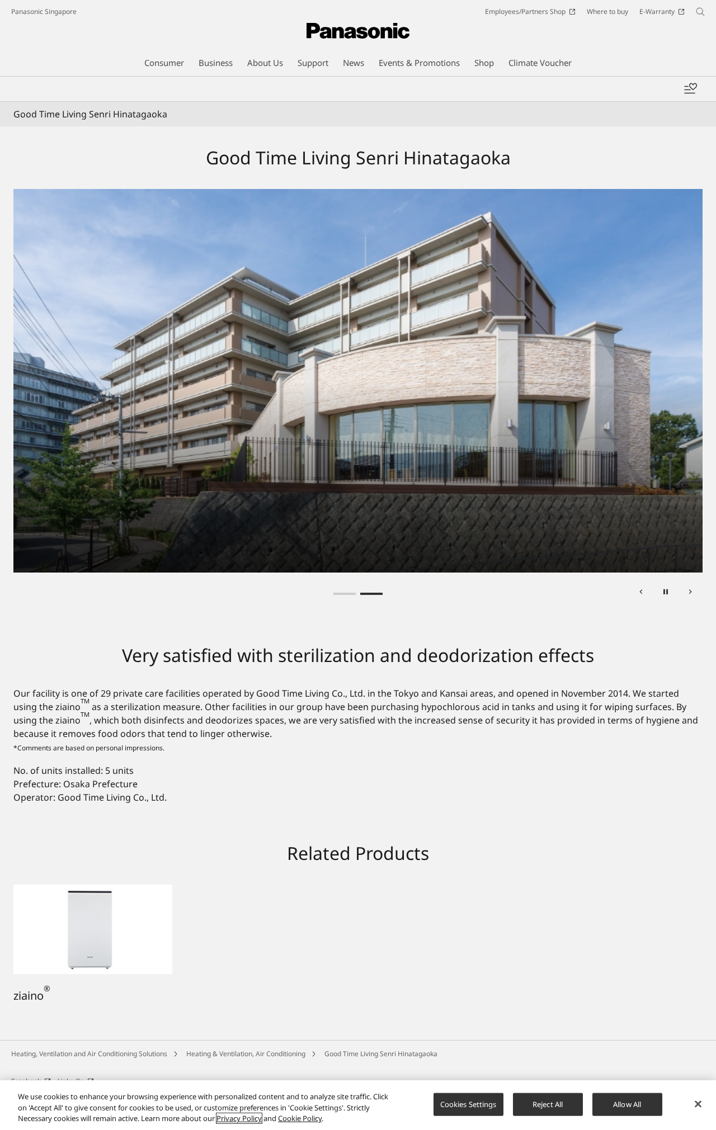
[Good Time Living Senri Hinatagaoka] (358, 381)
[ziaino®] (92, 891)
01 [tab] (344, 593)
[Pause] (665, 593)
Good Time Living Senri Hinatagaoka (380, 1053)
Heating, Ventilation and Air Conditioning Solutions (89, 1053)
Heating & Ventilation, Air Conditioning (245, 1053)
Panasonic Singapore (44, 11)
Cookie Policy (300, 1118)
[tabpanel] (358, 381)
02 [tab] (371, 593)
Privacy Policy (239, 1118)
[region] (358, 1105)
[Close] (698, 1103)
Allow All (627, 1104)
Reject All (548, 1104)
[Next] (690, 593)
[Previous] (641, 593)
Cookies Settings (468, 1104)
